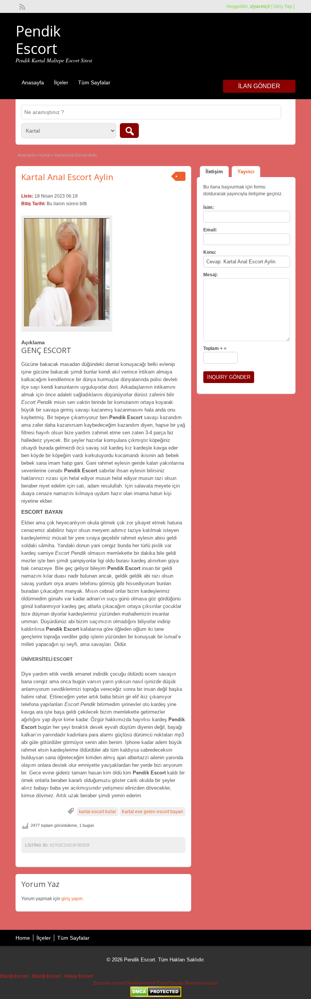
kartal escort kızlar (97, 811)
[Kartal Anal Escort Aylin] (67, 272)
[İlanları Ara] (129, 130)
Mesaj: (210, 274)
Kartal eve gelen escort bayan (152, 811)
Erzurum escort (108, 983)
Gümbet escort (141, 983)
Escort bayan (170, 983)
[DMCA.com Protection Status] (155, 995)
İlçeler (61, 82)
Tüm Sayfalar (94, 82)
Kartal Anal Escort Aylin (67, 176)
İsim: (208, 207)
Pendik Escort (38, 39)
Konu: (209, 252)
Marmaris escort (201, 983)
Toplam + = (214, 348)
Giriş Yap (282, 6)
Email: (210, 230)
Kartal (44, 155)
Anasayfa (33, 82)
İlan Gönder (259, 86)
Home (23, 938)
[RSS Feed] (22, 6)
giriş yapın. (72, 898)
